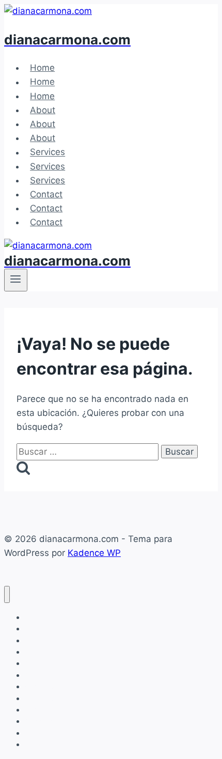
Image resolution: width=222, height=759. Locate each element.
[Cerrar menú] (7, 594)
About (42, 110)
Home (42, 68)
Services (47, 152)
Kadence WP (94, 553)
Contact (46, 194)
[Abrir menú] (15, 280)
